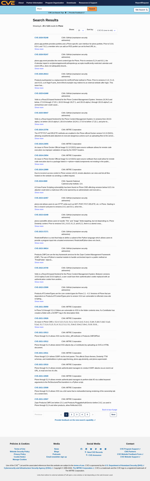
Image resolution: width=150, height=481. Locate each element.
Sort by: (90, 29)
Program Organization (54, 3)
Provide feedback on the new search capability (74, 420)
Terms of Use (19, 449)
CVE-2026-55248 (41, 38)
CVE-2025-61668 (41, 93)
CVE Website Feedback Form (129, 454)
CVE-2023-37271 (41, 232)
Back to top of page (109, 410)
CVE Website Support (129, 457)
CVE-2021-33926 (41, 318)
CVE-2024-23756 (41, 130)
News (56, 449)
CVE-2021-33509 (41, 376)
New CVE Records (95, 452)
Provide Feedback (76, 13)
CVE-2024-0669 (41, 181)
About (21, 3)
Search (92, 9)
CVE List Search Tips (56, 13)
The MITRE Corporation (83, 468)
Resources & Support (88, 3)
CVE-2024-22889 (41, 170)
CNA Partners (130, 452)
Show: (71, 29)
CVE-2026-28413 (41, 74)
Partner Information (34, 3)
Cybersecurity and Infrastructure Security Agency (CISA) (28, 468)
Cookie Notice (20, 457)
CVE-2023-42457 (41, 198)
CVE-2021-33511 (41, 353)
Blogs (56, 452)
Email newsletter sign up (56, 457)
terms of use (79, 465)
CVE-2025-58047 (41, 113)
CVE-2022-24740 (41, 268)
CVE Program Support (129, 449)
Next (113, 414)
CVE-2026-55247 (41, 54)
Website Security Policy (20, 452)
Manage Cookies (20, 459)
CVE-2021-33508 (41, 388)
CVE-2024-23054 (41, 155)
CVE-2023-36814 (41, 248)
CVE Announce (94, 455)
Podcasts (57, 454)
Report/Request (142, 3)
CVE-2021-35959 (41, 307)
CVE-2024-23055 (41, 144)
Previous (38, 414)
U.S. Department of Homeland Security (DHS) (124, 465)
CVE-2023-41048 (41, 215)
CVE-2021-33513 (41, 332)
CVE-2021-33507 (41, 399)
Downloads (71, 3)
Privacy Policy (20, 454)
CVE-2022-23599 (41, 287)
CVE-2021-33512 (41, 341)
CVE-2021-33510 (41, 364)
